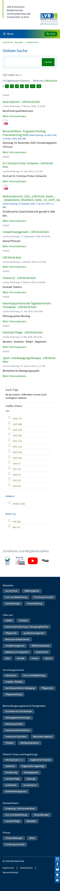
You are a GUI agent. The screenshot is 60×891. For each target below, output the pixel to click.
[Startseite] (48, 16)
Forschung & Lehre (13, 670)
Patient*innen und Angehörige (20, 754)
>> (32, 86)
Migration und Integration (17, 652)
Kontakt (20, 658)
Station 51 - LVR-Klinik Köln (19, 278)
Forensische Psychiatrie (15, 736)
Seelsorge (31, 778)
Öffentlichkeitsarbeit (40, 645)
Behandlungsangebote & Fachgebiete (24, 706)
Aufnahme (9, 766)
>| (39, 86)
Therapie (9, 742)
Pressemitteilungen (13, 838)
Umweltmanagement (14, 645)
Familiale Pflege (12, 778)
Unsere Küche (42, 652)
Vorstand (23, 620)
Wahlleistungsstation (29, 742)
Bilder (32, 838)
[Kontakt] (57, 875)
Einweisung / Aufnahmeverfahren (20, 808)
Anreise (34, 658)
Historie (48, 658)
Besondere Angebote (42, 736)
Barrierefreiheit (10, 872)
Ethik (7, 658)
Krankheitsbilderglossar (15, 791)
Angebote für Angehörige (33, 766)
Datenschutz (26, 867)
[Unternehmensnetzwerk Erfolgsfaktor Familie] (20, 561)
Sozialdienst (10, 785)
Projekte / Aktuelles (13, 681)
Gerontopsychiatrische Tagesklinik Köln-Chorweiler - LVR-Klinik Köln (27, 305)
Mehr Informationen (14, 116)
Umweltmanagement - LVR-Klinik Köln (26, 232)
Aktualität (51, 80)
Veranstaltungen (12, 603)
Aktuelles (8, 585)
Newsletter (31, 821)
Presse (6, 832)
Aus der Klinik (11, 590)
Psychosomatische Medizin (17, 730)
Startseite (19, 42)
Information (10, 675)
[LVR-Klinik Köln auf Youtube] (57, 869)
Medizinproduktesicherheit (17, 639)
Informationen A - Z (14, 759)
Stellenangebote (31, 590)
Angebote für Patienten (40, 759)
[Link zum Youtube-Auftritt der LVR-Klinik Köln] (33, 561)
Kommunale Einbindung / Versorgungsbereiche (26, 626)
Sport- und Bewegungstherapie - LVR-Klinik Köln (29, 360)
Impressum (8, 867)
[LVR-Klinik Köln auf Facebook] (57, 864)
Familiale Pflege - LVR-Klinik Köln (23, 332)
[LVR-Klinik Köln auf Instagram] (57, 859)
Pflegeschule (10, 633)
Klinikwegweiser (31, 772)
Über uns (8, 615)
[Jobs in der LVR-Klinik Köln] (57, 880)
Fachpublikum (11, 803)
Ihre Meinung (11, 772)
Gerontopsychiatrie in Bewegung (19, 688)
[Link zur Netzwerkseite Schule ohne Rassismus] (45, 561)
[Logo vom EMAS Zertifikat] (7, 561)
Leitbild (8, 620)
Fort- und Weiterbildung (16, 597)
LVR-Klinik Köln (12, 258)
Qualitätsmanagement (34, 633)
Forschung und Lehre (43, 597)
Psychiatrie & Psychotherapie (18, 711)
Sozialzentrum (30, 785)
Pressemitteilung (34, 603)
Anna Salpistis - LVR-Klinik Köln (21, 102)
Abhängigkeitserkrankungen (17, 717)
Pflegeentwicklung (13, 694)
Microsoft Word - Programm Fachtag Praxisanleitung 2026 (24, 133)
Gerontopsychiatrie (13, 724)
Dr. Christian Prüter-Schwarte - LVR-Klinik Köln (28, 165)
